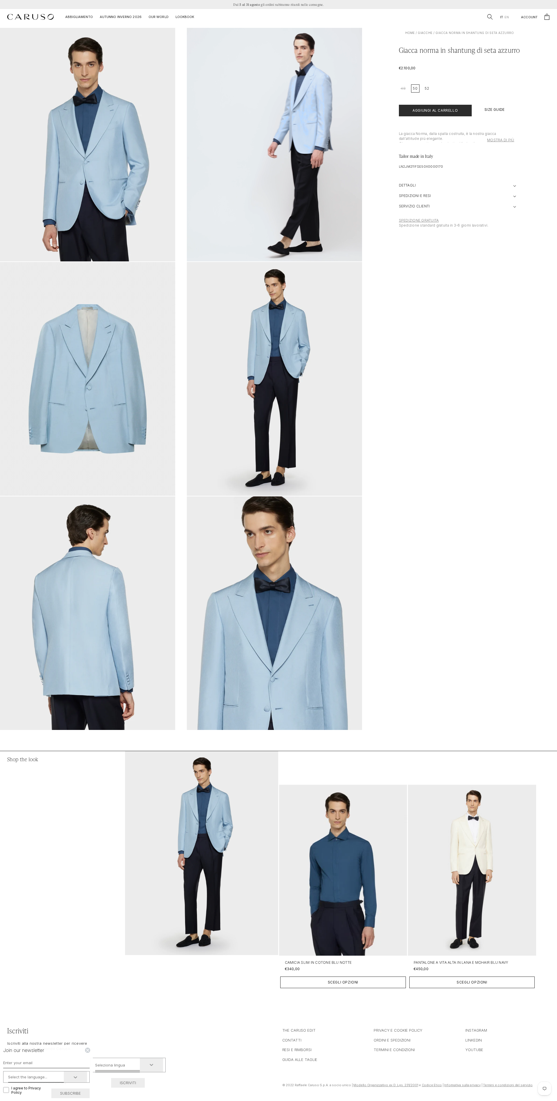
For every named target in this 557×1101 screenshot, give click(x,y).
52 (427, 88)
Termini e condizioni (394, 1049)
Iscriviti (128, 1082)
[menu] (504, 17)
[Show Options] (151, 1065)
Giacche (425, 33)
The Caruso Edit (299, 1030)
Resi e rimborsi (297, 1049)
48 (403, 88)
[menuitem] (501, 17)
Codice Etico (432, 1085)
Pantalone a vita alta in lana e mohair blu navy (461, 962)
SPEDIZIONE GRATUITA (419, 220)
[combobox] (117, 1065)
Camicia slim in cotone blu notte (318, 962)
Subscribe (70, 1093)
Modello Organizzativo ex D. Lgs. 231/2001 (385, 1085)
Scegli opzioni (343, 982)
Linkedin (473, 1040)
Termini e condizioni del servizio (508, 1085)
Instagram (476, 1030)
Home (410, 33)
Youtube (474, 1049)
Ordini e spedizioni (392, 1040)
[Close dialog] (88, 1050)
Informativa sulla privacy (462, 1085)
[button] (490, 16)
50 (415, 88)
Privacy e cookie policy (398, 1030)
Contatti (291, 1040)
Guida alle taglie (300, 1059)
